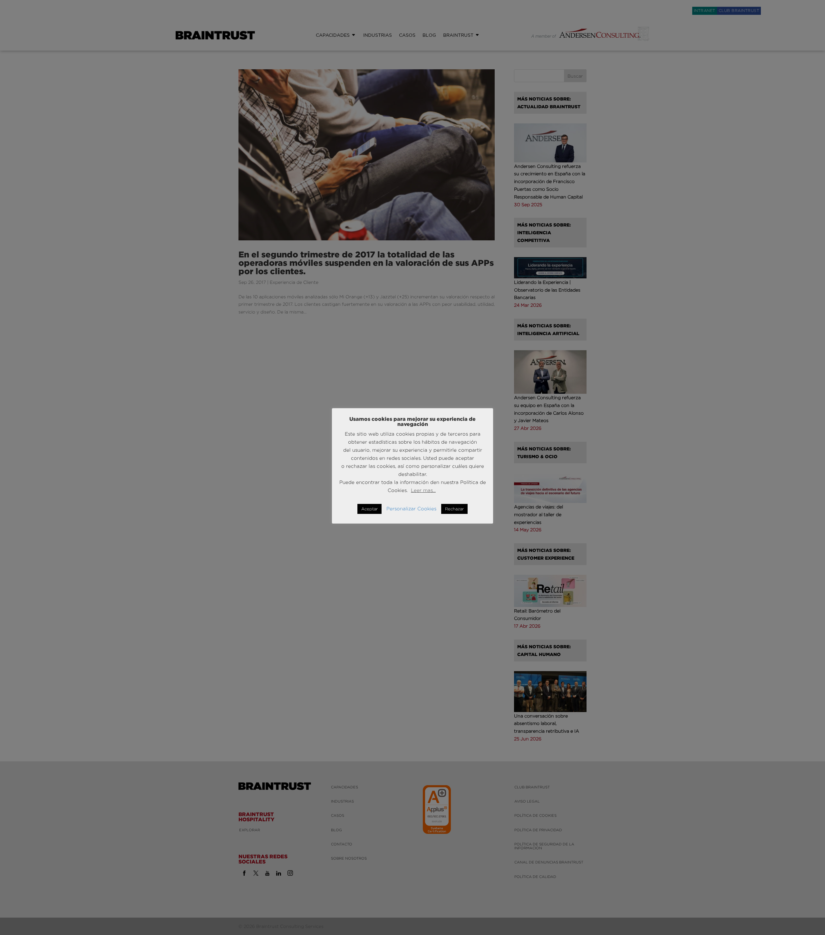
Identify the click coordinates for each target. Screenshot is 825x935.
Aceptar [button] (369, 508)
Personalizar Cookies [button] (411, 508)
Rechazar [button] (454, 508)
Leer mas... (423, 490)
